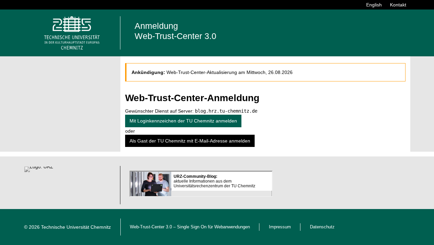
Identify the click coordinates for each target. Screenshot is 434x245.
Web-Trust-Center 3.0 (151, 227)
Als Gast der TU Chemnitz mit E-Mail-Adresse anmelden (190, 141)
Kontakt (398, 4)
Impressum (280, 227)
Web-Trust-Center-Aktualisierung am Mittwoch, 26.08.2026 (229, 72)
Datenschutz (322, 227)
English (374, 4)
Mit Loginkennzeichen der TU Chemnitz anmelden (183, 121)
